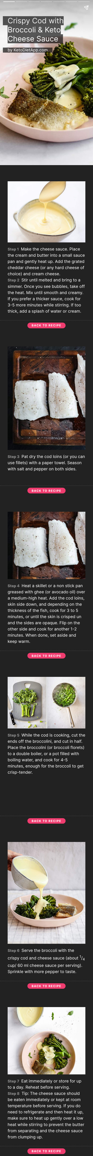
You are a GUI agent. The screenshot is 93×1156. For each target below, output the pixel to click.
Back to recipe (46, 325)
